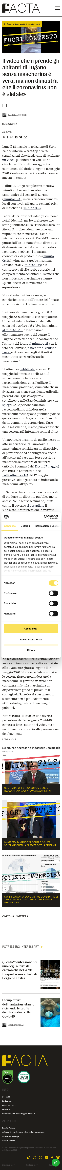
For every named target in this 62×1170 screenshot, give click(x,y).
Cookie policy (32, 1165)
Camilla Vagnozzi (17, 114)
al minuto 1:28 (38, 343)
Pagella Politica (8, 1128)
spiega (6, 405)
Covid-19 (8, 916)
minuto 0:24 (11, 199)
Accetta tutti (31, 628)
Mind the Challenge (10, 1136)
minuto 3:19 (33, 265)
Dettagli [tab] (25, 525)
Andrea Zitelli (15, 1024)
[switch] (53, 593)
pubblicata (27, 369)
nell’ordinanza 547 (15, 475)
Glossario (6, 1109)
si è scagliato (35, 505)
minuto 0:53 (32, 208)
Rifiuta (31, 650)
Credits (52, 1165)
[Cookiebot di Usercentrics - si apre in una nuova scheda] (44, 517)
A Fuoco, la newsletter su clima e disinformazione (23, 1132)
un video (8, 160)
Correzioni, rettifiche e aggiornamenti (18, 1113)
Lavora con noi (8, 1140)
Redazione (7, 1100)
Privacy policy (8, 1165)
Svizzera (22, 916)
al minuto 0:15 (12, 330)
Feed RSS (6, 1096)
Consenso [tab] (10, 525)
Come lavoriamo (9, 1105)
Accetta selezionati (31, 639)
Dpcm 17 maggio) (47, 466)
